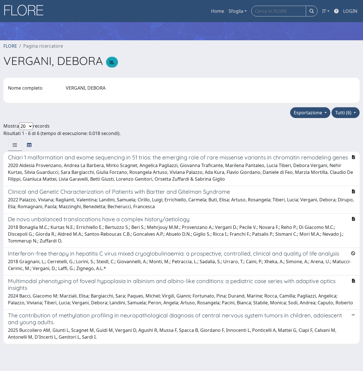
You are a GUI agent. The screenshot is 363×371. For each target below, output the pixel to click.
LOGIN (350, 11)
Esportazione (308, 112)
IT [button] (324, 11)
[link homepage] (25, 11)
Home (217, 11)
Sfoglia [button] (236, 11)
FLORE (10, 46)
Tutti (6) (344, 112)
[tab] (15, 145)
